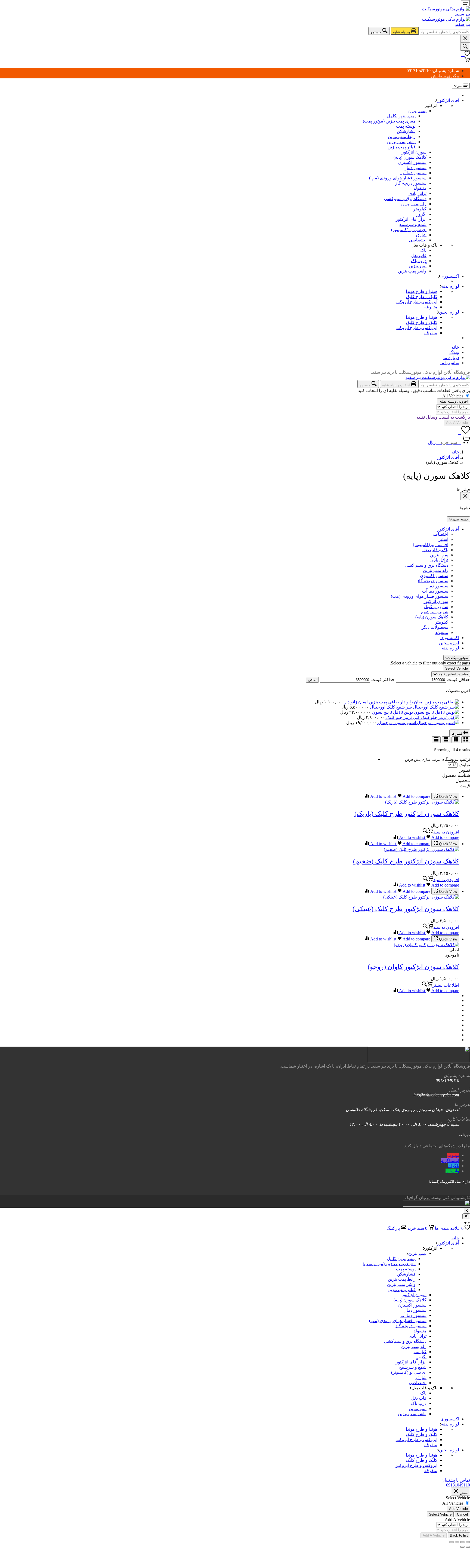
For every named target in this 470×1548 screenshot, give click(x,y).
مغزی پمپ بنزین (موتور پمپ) (389, 121)
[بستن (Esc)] (451, 1542)
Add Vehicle (458, 1509)
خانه (455, 347)
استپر (443, 539)
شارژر (420, 234)
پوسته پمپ (406, 126)
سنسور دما (416, 167)
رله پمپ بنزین (413, 203)
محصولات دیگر (435, 627)
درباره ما (451, 357)
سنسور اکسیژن (412, 162)
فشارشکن (406, 131)
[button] (440, 832)
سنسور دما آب (413, 172)
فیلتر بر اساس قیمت (452, 674)
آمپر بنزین (417, 265)
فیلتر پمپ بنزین (402, 147)
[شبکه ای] (465, 739)
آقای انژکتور (448, 100)
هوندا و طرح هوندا (421, 291)
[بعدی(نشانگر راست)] (462, 1547)
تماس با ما (449, 362)
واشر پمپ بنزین (401, 141)
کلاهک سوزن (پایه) (410, 157)
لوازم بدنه (450, 286)
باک (423, 250)
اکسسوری (449, 276)
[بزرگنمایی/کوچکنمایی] (468, 1542)
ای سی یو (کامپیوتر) (408, 229)
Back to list (459, 1535)
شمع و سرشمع (412, 224)
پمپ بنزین (417, 110)
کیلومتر (419, 209)
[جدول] (436, 739)
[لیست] (446, 739)
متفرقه (430, 307)
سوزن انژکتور (414, 152)
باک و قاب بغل (435, 549)
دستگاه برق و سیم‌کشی (405, 198)
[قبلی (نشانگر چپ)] (468, 1547)
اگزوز (421, 214)
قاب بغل (418, 255)
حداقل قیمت (458, 679)
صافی (312, 680)
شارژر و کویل (436, 606)
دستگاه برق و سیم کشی (426, 565)
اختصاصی (417, 240)
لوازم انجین (449, 312)
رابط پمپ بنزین (402, 136)
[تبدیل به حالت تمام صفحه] (462, 1542)
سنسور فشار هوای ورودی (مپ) (397, 178)
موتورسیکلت (458, 658)
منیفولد (419, 188)
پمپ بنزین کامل (401, 116)
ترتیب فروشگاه (456, 759)
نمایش (464, 764)
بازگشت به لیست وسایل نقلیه (443, 417)
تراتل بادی (417, 193)
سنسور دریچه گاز (410, 183)
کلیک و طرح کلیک (421, 296)
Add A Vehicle (457, 423)
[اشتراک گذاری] (457, 1542)
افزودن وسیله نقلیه (453, 401)
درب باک (418, 260)
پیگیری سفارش (445, 75)
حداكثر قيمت (383, 679)
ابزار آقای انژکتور (411, 219)
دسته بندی (460, 519)
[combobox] (445, 32)
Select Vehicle (456, 668)
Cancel (462, 1514)
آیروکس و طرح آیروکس (415, 301)
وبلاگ (454, 352)
